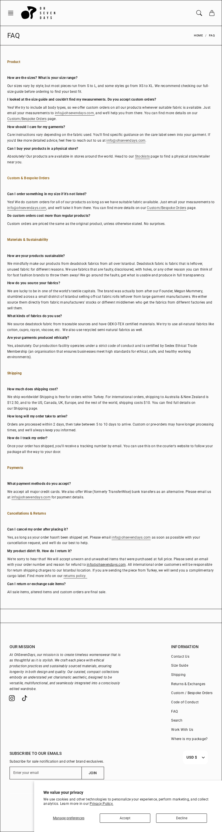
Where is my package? (189, 739)
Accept (125, 818)
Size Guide (179, 665)
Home (198, 35)
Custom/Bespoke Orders (166, 208)
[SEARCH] (199, 13)
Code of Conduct (185, 702)
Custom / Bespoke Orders (191, 693)
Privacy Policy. (101, 804)
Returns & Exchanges (188, 684)
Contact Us (180, 656)
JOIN (93, 773)
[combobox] (191, 757)
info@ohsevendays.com (74, 113)
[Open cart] (212, 13)
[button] (12, 13)
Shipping (178, 675)
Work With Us (182, 730)
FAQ (174, 711)
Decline (181, 818)
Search (176, 720)
